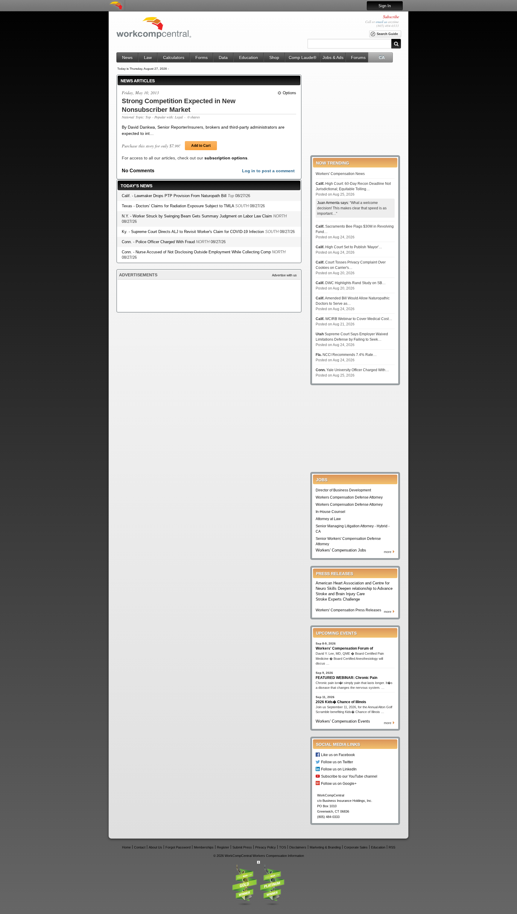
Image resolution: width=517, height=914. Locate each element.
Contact (139, 847)
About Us (155, 847)
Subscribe (391, 16)
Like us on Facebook (338, 755)
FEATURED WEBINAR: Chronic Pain (346, 678)
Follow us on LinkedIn (339, 769)
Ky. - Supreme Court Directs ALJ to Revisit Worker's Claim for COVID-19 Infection (193, 231)
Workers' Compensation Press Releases (348, 610)
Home (126, 847)
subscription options (225, 158)
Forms (201, 57)
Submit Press (242, 847)
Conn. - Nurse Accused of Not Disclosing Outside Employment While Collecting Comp (197, 252)
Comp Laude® (302, 57)
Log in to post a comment (268, 170)
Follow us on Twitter (337, 762)
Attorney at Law (328, 519)
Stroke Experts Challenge (338, 599)
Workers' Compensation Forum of (344, 648)
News (127, 57)
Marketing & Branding (325, 847)
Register (223, 847)
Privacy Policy (265, 847)
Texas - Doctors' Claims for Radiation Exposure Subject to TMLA (178, 206)
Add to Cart (201, 146)
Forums (358, 57)
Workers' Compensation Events (343, 721)
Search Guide (387, 34)
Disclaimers (297, 847)
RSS (392, 847)
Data (223, 57)
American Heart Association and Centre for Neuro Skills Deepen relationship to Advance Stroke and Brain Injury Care (354, 588)
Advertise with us (284, 275)
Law (148, 57)
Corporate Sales (356, 847)
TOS (282, 847)
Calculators (173, 57)
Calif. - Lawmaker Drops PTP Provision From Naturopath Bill (175, 196)
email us (381, 21)
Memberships (204, 847)
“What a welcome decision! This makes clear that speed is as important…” (352, 208)
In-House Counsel (330, 512)
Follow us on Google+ (339, 783)
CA (382, 57)
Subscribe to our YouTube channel (349, 776)
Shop (274, 57)
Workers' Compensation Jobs (341, 550)
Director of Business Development (343, 490)
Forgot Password (178, 847)
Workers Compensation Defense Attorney (349, 497)
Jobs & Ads (333, 57)
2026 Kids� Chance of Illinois (341, 702)
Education (248, 57)
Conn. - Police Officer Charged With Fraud (159, 242)
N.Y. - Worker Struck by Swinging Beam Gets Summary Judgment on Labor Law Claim (197, 216)
